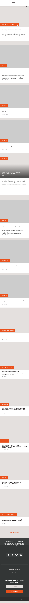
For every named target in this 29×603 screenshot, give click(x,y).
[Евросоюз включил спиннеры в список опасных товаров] (14, 96)
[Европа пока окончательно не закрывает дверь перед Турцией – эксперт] (14, 286)
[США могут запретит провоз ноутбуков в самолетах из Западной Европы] (14, 131)
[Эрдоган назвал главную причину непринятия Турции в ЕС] (14, 166)
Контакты (14, 572)
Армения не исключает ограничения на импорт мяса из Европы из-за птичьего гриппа (13, 410)
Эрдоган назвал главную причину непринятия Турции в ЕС (11, 173)
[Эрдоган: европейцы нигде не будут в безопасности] (14, 211)
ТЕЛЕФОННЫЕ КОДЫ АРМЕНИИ (14, 545)
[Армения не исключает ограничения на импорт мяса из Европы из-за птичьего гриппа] (14, 394)
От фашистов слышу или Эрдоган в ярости (13, 265)
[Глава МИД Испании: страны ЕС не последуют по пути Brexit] (14, 468)
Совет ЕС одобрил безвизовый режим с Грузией (13, 335)
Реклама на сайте (14, 569)
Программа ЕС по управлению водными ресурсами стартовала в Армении (13, 519)
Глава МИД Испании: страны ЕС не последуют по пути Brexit (11, 483)
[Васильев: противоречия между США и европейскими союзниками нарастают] (14, 15)
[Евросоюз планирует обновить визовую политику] (14, 56)
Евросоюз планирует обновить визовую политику (13, 71)
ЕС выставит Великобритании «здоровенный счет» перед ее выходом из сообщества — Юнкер (14, 373)
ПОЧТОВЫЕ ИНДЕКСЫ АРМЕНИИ (14, 543)
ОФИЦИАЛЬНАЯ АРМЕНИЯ (14, 541)
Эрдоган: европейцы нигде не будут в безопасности (12, 226)
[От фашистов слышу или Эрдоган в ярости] (14, 251)
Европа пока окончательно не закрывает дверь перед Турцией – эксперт (14, 300)
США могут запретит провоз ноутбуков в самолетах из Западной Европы (12, 146)
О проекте (14, 566)
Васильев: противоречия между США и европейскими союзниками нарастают (12, 30)
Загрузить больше (14, 532)
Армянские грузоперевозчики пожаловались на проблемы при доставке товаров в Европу (14, 446)
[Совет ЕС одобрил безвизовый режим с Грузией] (14, 321)
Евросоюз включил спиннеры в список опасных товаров (14, 111)
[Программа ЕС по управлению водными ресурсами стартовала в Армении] (14, 505)
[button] (25, 6)
